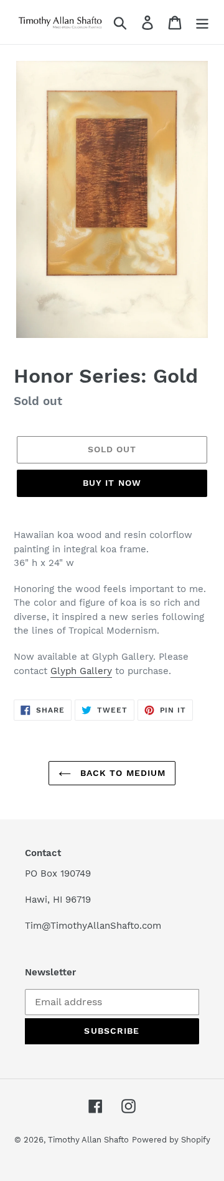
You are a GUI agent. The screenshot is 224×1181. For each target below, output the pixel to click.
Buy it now (112, 483)
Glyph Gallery (81, 671)
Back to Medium (121, 773)
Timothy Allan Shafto (88, 1139)
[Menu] (202, 22)
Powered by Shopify (171, 1139)
